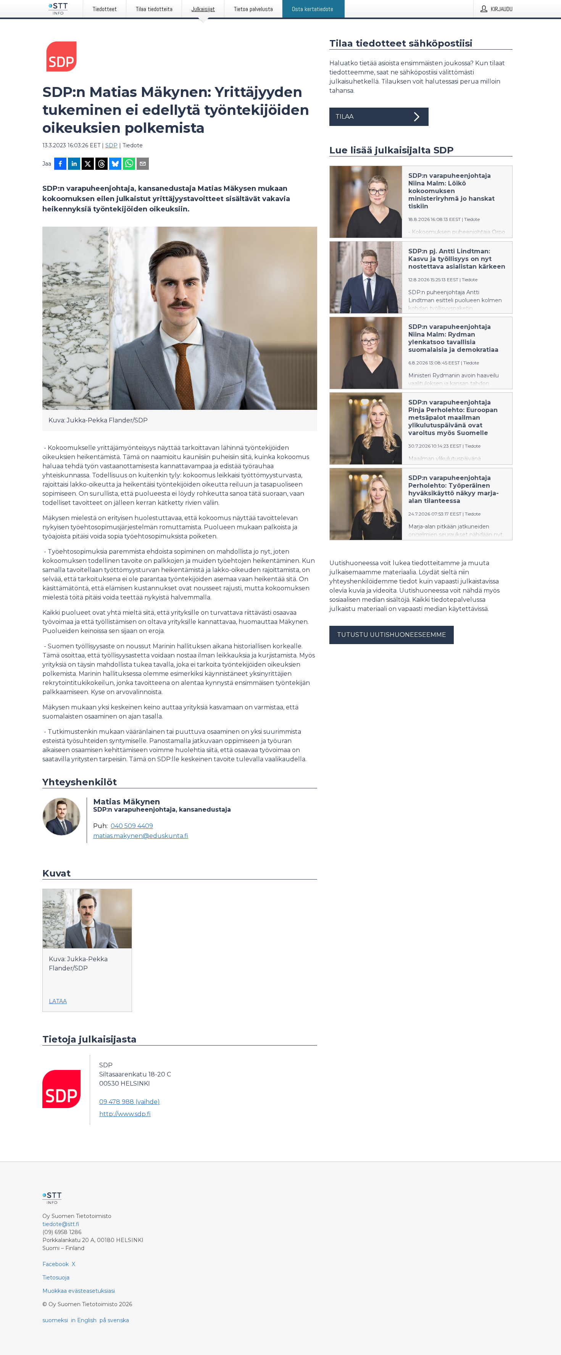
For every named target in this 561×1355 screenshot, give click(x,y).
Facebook (55, 1264)
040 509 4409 (132, 826)
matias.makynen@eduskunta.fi (140, 836)
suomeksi (55, 1320)
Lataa (58, 1001)
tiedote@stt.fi (60, 1224)
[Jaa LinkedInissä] (74, 164)
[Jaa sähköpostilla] (143, 164)
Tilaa (344, 116)
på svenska (114, 1320)
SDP (111, 145)
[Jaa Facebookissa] (60, 164)
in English (84, 1320)
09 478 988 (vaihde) (129, 1101)
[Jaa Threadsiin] (101, 164)
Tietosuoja (55, 1277)
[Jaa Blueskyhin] (115, 164)
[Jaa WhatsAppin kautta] (129, 164)
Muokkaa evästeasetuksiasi (78, 1290)
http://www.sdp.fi (125, 1114)
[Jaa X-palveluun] (88, 164)
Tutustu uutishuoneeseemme (391, 634)
